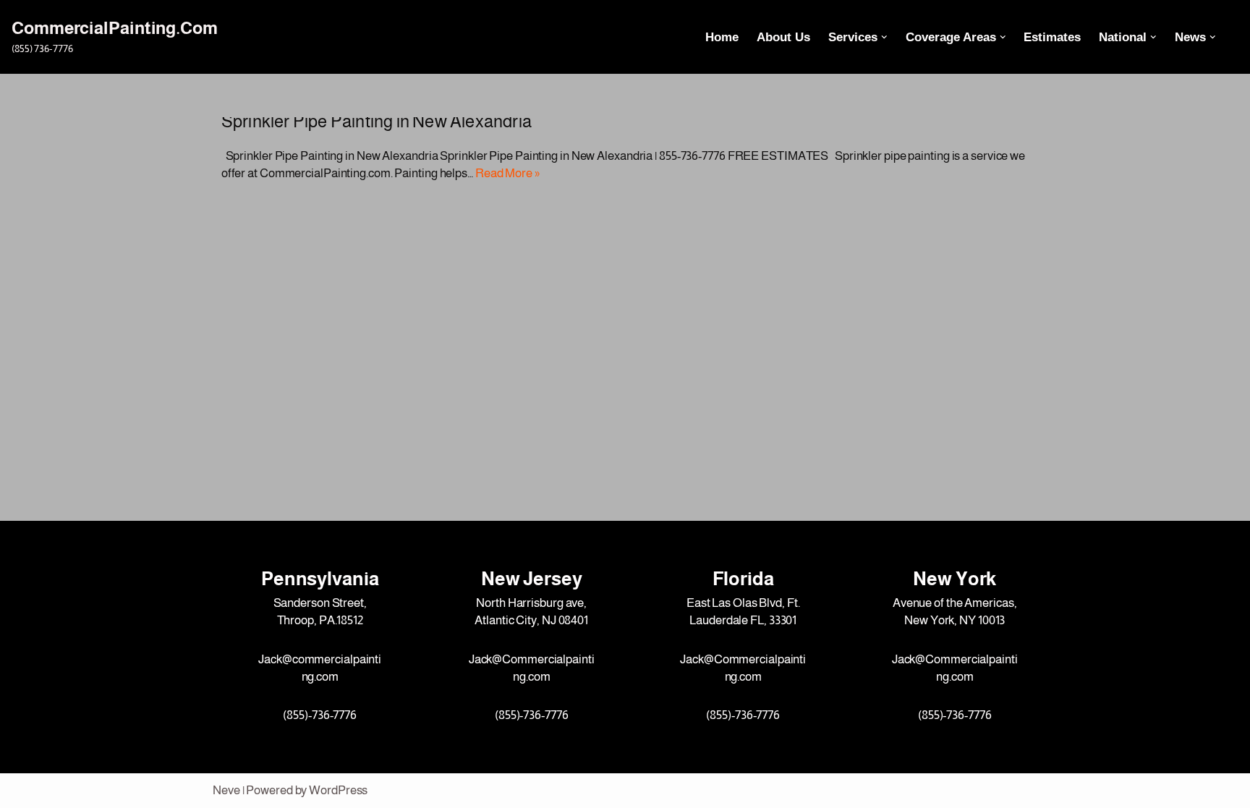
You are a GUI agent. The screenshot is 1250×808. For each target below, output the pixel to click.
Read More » (507, 173)
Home (722, 37)
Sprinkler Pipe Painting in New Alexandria (376, 121)
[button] (884, 37)
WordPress (338, 790)
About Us (783, 37)
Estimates (1052, 37)
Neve (226, 790)
